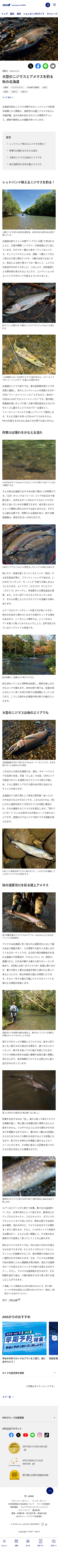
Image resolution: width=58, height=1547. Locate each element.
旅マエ (15, 91)
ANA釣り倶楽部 (33, 87)
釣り (45, 87)
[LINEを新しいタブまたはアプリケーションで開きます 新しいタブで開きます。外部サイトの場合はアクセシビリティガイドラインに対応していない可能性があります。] (32, 1435)
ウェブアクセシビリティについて (34, 1507)
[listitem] (30, 66)
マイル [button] (28, 1545)
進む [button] (54, 1338)
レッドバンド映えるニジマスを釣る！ (27, 143)
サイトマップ (24, 1510)
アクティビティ (18, 87)
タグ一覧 (6, 1396)
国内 (12, 13)
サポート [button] (54, 1545)
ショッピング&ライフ (33, 13)
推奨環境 (14, 1507)
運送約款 (36, 1510)
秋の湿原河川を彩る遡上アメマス (25, 164)
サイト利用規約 (43, 1504)
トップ (4, 13)
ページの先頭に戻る (49, 1490)
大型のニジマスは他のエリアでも (25, 157)
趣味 (6, 87)
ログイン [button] (40, 1545)
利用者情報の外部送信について (21, 1504)
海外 (19, 13)
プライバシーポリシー (20, 1501)
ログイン (47, 5)
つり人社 (13, 1300)
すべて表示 (6, 97)
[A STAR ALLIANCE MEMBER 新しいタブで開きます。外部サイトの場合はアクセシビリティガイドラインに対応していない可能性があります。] (29, 1524)
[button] (54, 5)
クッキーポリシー (39, 1501)
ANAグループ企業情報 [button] (13, 1417)
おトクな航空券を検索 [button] (13, 1372)
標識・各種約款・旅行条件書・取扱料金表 (29, 1513)
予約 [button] (16, 1545)
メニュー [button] (4, 1545)
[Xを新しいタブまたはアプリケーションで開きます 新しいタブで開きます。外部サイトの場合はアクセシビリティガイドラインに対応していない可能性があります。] (18, 1435)
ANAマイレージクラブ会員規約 (29, 1516)
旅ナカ (24, 91)
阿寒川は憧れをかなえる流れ (23, 150)
